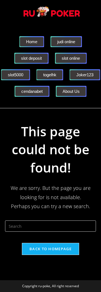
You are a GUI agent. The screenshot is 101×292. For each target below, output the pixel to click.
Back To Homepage (50, 248)
